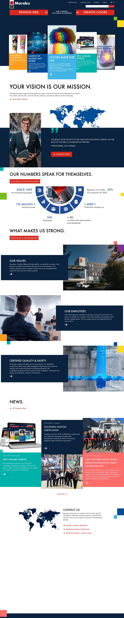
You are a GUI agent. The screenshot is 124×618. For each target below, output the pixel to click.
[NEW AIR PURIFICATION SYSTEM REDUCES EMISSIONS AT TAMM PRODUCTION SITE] (103, 435)
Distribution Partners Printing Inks (77, 529)
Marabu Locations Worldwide (76, 525)
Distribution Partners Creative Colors (79, 533)
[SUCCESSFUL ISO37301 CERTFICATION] (62, 471)
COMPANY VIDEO (63, 154)
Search (112, 6)
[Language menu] (111, 2)
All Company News (19, 408)
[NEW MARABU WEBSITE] (20, 435)
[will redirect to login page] (113, 3)
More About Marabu (19, 99)
